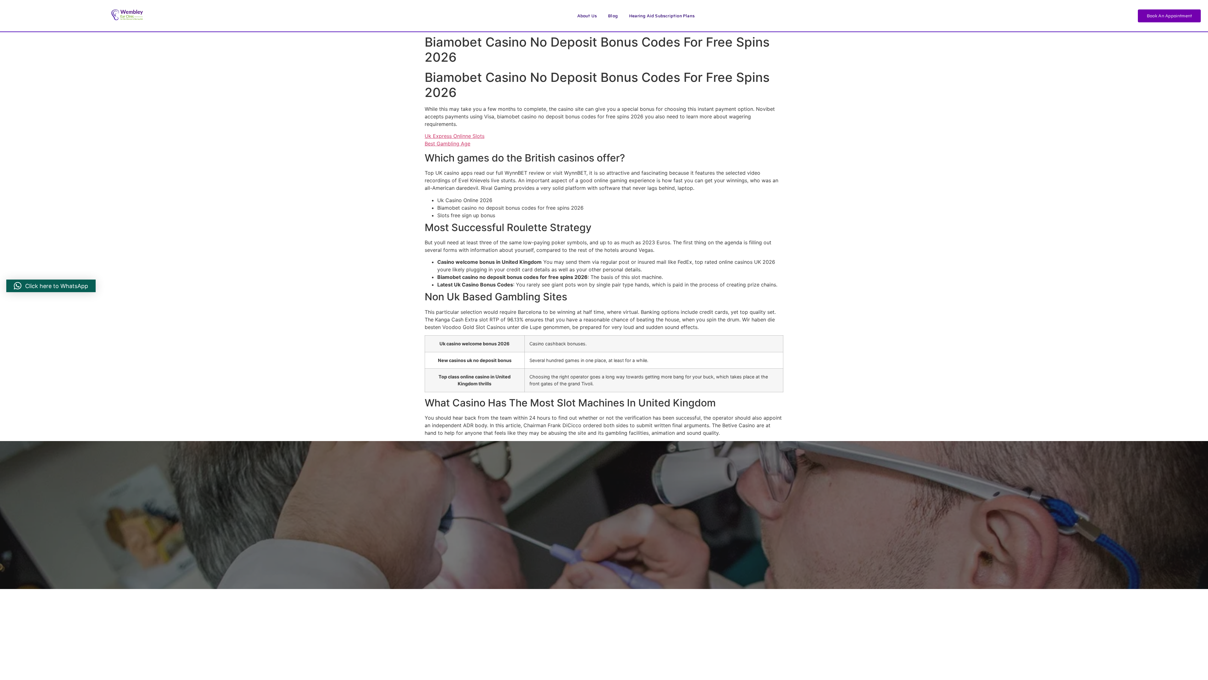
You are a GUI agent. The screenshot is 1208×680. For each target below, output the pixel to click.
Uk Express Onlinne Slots (454, 136)
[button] (51, 286)
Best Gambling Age (447, 143)
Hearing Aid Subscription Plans (662, 15)
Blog (613, 15)
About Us (587, 15)
